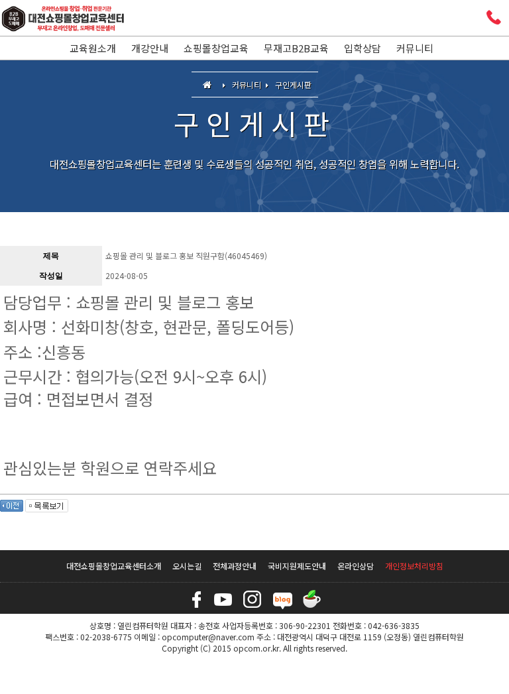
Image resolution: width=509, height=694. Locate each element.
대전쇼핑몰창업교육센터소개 (113, 565)
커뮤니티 (414, 48)
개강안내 (149, 48)
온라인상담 (355, 565)
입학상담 (362, 48)
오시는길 (186, 565)
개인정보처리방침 (414, 565)
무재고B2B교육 (296, 48)
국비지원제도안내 (297, 565)
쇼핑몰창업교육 (216, 48)
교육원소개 (93, 48)
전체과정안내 (234, 565)
